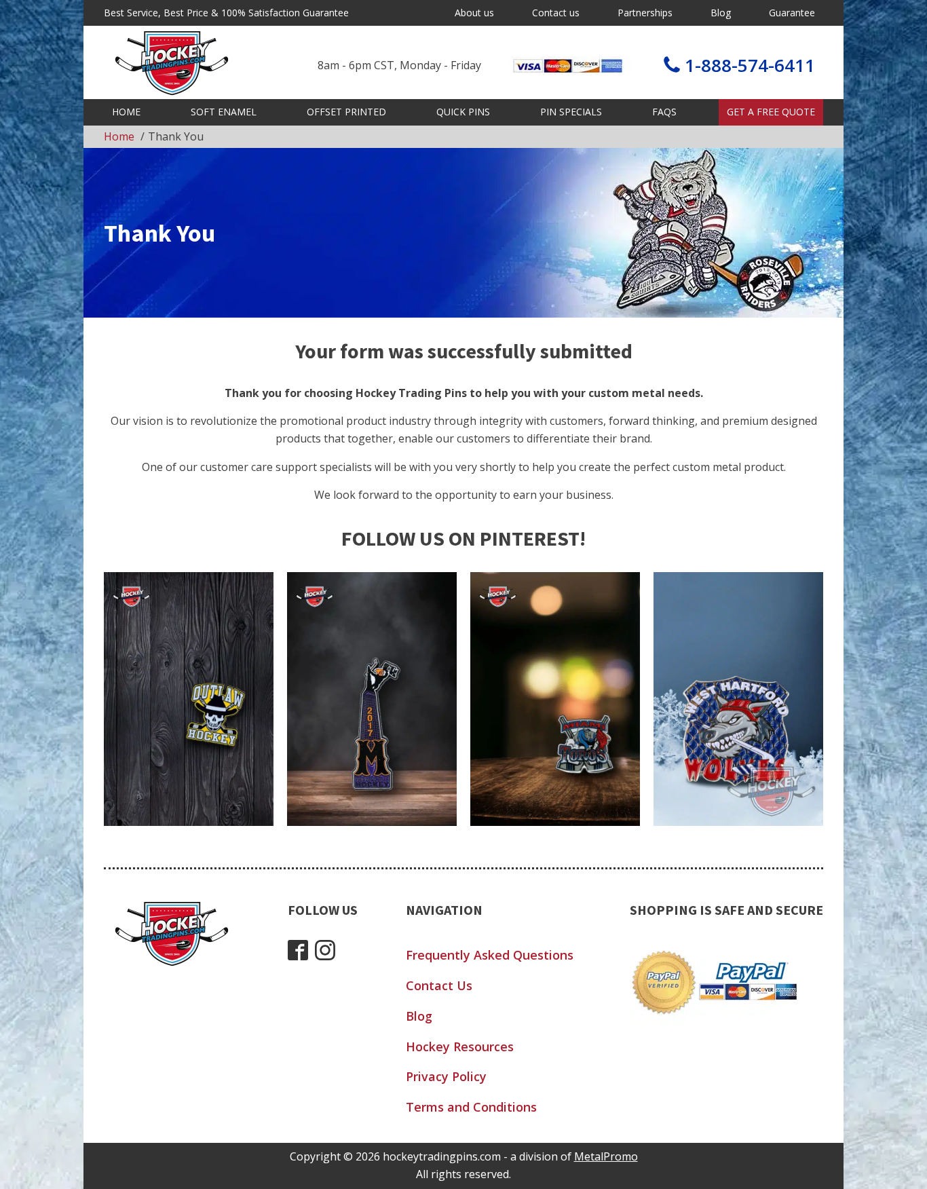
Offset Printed (346, 111)
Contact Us (439, 985)
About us (474, 12)
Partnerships (645, 12)
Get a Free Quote (771, 111)
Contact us (556, 12)
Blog (721, 12)
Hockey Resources (460, 1046)
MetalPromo (606, 1156)
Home (126, 111)
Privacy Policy (446, 1076)
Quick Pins (463, 111)
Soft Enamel (224, 111)
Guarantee (792, 12)
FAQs (664, 111)
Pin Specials (571, 111)
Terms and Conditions (471, 1107)
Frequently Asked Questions (489, 955)
